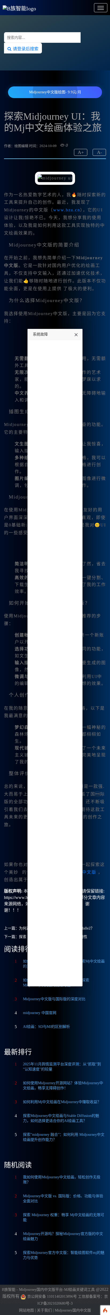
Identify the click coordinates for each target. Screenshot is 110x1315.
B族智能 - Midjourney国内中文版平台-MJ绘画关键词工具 (48, 1290)
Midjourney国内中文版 (73, 1310)
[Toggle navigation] (100, 7)
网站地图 (26, 1310)
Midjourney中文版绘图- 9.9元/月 (55, 92)
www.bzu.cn (66, 210)
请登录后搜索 (24, 48)
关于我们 (44, 1310)
